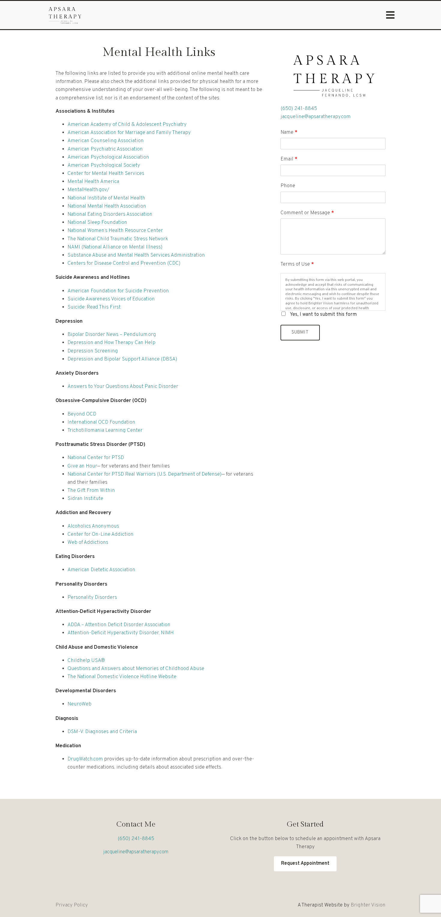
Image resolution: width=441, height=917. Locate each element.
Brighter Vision (368, 905)
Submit (300, 332)
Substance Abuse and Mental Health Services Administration (136, 255)
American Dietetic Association (101, 570)
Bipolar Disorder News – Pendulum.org (112, 334)
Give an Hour (82, 466)
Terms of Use (297, 264)
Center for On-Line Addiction (101, 534)
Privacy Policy (72, 905)
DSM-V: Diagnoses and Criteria (102, 732)
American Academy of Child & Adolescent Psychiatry (127, 124)
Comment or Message (307, 213)
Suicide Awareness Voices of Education (111, 299)
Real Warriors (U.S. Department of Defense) (173, 474)
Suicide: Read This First (94, 307)
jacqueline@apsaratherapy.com (315, 117)
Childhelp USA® (86, 660)
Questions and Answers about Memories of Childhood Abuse (136, 669)
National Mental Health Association (107, 206)
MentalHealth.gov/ (88, 190)
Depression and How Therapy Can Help (111, 343)
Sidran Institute (85, 498)
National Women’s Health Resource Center (115, 230)
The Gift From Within (91, 490)
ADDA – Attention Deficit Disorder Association (119, 625)
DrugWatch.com (85, 759)
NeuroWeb (80, 704)
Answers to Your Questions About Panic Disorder (123, 386)
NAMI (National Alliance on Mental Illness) (115, 247)
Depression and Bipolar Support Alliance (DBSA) (122, 359)
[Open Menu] (390, 15)
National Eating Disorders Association (110, 214)
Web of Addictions (88, 542)
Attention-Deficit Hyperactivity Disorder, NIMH (121, 633)
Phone (287, 186)
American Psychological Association (108, 157)
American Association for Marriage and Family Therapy (129, 132)
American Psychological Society (104, 165)
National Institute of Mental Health (106, 198)
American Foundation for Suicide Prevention (118, 291)
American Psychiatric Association (105, 149)
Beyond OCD (82, 414)
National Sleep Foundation (97, 222)
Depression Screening (93, 351)
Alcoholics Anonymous (93, 526)
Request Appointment (305, 864)
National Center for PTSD (96, 458)
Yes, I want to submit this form (323, 315)
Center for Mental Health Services (106, 173)
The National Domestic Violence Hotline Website (122, 677)
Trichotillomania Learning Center (105, 430)
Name (288, 132)
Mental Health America (93, 181)
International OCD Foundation (101, 422)
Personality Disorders (92, 597)
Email (288, 159)
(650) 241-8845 (298, 108)
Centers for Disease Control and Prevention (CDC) (124, 263)
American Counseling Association (106, 141)
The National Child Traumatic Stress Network (118, 239)
